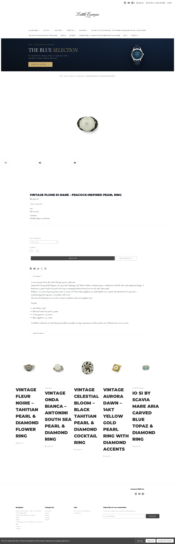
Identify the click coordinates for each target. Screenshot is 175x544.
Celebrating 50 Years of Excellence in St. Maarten (99, 35)
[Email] (34, 268)
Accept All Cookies (165, 541)
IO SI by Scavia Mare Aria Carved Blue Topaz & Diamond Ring (145, 416)
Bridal (63, 35)
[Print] (38, 268)
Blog (125, 35)
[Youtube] (129, 3)
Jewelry (46, 30)
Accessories (33, 30)
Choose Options (58, 369)
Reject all (150, 541)
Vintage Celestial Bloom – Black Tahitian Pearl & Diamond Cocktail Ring (86, 416)
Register (160, 3)
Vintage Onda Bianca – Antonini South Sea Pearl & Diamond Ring (58, 416)
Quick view (29, 366)
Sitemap (18, 528)
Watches (58, 30)
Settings (140, 541)
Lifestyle (70, 30)
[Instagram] (125, 3)
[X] (42, 268)
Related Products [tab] (38, 333)
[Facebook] (132, 3)
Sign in (149, 3)
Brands (72, 35)
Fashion (82, 30)
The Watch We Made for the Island (43, 35)
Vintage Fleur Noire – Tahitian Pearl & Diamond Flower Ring (27, 413)
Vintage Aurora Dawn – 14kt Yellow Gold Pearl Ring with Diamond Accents (116, 419)
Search (140, 3)
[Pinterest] (45, 268)
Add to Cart (29, 369)
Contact (134, 35)
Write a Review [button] (36, 204)
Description (37, 276)
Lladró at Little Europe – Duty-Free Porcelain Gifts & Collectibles (118, 30)
